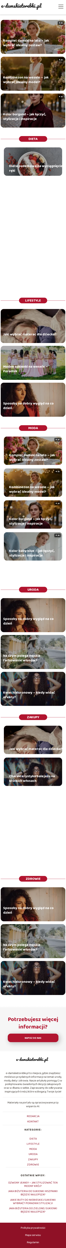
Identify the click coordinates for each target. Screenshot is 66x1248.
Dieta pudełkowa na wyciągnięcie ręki (36, 168)
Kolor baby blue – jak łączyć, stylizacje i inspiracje (31, 553)
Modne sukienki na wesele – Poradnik (25, 368)
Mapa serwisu (33, 1235)
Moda (33, 428)
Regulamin (33, 1242)
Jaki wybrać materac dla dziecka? (29, 334)
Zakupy (33, 717)
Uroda (33, 589)
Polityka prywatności (33, 1228)
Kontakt (33, 1121)
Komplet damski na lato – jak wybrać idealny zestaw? (26, 42)
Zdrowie (33, 879)
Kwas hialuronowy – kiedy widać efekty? (29, 694)
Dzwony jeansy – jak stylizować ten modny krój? (33, 1184)
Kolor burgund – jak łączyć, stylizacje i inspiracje (24, 116)
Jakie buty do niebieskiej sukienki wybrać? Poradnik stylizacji (33, 1201)
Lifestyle (33, 300)
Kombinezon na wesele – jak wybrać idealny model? (26, 79)
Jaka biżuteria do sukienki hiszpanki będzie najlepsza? (33, 1193)
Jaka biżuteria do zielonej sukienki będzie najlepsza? (33, 1210)
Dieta (33, 139)
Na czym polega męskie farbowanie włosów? (21, 657)
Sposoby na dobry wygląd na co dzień (28, 405)
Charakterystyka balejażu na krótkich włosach (32, 778)
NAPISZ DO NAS (33, 1038)
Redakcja (33, 1116)
